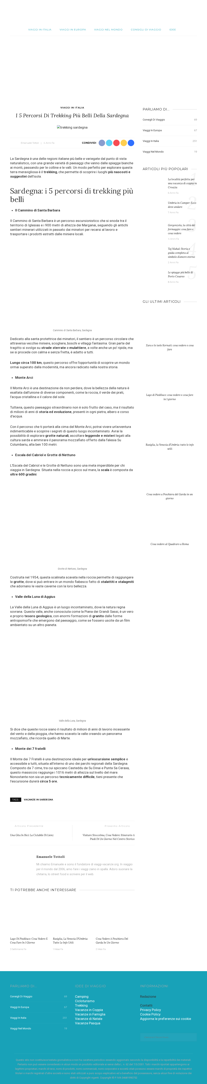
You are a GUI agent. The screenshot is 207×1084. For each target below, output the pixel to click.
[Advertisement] (103, 66)
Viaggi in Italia (40, 29)
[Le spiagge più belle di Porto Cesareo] (153, 278)
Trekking (81, 1005)
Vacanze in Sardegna (38, 799)
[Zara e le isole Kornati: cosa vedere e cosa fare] (170, 328)
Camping (82, 997)
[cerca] (199, 12)
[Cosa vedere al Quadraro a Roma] (170, 527)
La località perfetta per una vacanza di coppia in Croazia (182, 183)
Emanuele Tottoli (30, 142)
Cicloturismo (85, 1001)
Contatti (146, 1005)
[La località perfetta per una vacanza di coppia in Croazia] (153, 185)
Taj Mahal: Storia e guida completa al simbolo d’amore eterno (181, 252)
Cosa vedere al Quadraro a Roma (170, 544)
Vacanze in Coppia (89, 1010)
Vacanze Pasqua (87, 1023)
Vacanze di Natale (88, 1019)
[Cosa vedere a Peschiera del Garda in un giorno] (115, 916)
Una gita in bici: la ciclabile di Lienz (32, 835)
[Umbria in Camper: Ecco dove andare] (153, 209)
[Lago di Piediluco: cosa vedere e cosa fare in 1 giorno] (29, 916)
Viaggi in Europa (73, 29)
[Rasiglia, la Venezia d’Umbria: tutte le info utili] (72, 916)
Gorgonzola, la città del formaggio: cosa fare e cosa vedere (181, 229)
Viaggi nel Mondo (108, 29)
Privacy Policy (150, 1010)
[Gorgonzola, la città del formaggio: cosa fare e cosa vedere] (153, 231)
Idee (172, 29)
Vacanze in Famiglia (90, 1014)
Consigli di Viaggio (146, 29)
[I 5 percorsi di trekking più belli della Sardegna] (72, 127)
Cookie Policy (150, 1014)
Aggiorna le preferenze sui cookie (165, 1019)
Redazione (148, 997)
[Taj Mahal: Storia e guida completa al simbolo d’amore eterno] (153, 255)
